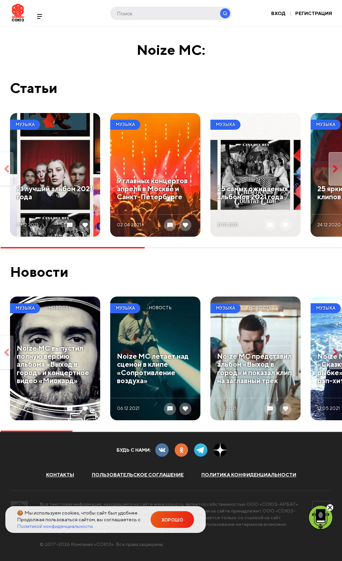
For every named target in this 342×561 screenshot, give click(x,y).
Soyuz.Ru (18, 12)
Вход (278, 13)
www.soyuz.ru (168, 504)
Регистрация (313, 13)
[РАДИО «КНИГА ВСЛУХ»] (321, 517)
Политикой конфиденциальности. (55, 526)
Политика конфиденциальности (248, 474)
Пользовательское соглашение (138, 474)
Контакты (60, 474)
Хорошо (172, 520)
